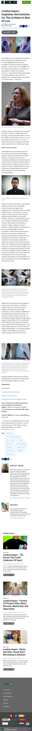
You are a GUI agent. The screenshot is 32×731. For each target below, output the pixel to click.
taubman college (21, 447)
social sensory (10, 454)
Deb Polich (8, 25)
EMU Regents (6, 706)
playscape (20, 450)
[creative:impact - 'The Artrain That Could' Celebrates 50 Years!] (15, 542)
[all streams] (30, 729)
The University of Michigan (13, 436)
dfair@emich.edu (8, 429)
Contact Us (5, 699)
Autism (21, 440)
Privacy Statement (7, 696)
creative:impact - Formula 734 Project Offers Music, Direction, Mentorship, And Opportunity (15, 604)
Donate (27, 2)
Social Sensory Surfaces (9, 395)
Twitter (5, 417)
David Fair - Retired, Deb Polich (9, 563)
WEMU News (10, 433)
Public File (5, 703)
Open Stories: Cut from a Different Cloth (14, 399)
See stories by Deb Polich (17, 518)
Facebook (17, 415)
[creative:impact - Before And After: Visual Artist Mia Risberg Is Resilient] (15, 637)
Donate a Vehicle (7, 693)
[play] (2, 729)
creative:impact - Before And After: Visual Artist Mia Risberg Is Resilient (14, 652)
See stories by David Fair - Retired (20, 498)
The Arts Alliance (22, 140)
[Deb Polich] (5, 507)
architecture (10, 447)
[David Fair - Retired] (5, 468)
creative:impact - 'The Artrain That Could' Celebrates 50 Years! (13, 557)
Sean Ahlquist (10, 450)
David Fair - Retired (16, 466)
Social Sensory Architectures (10, 392)
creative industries (20, 443)
